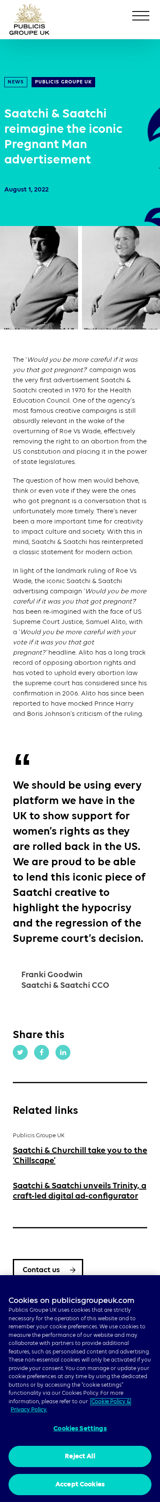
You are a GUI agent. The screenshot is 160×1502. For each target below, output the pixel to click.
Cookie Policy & (110, 1402)
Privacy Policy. (29, 1410)
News (16, 82)
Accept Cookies (80, 1484)
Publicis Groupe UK (63, 82)
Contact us (41, 1270)
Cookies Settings (80, 1428)
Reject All (80, 1456)
